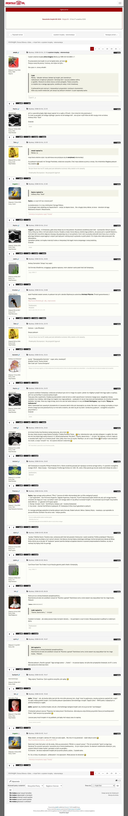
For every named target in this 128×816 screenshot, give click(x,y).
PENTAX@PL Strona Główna (17, 42)
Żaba (15, 142)
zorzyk (15, 52)
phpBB (56, 807)
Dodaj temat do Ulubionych (110, 793)
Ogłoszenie (64, 9)
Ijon (15, 694)
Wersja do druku (113, 795)
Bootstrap (71, 809)
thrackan (15, 290)
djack (15, 532)
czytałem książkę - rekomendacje (64, 35)
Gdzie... (30, 42)
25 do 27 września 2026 (78, 19)
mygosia (15, 184)
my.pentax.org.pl (64, 813)
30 (116, 49)
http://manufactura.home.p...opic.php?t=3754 (42, 740)
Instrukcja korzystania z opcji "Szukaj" (40, 214)
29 (111, 49)
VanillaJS (78, 809)
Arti (15, 591)
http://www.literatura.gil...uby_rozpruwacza (41, 301)
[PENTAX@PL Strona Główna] (15, 3)
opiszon (59, 809)
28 (107, 49)
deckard (15, 461)
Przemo (66, 807)
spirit (15, 639)
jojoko (15, 259)
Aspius (15, 109)
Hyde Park (37, 42)
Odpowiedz (15, 781)
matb (15, 428)
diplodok (15, 355)
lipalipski (15, 675)
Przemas (15, 491)
